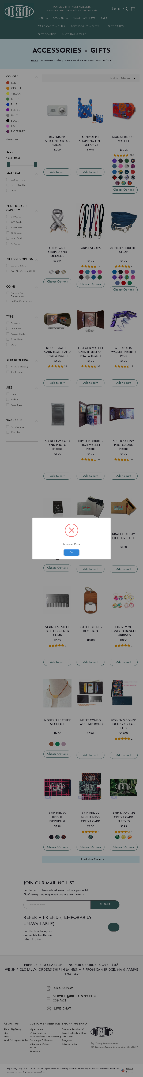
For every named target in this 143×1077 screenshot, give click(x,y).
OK (71, 552)
